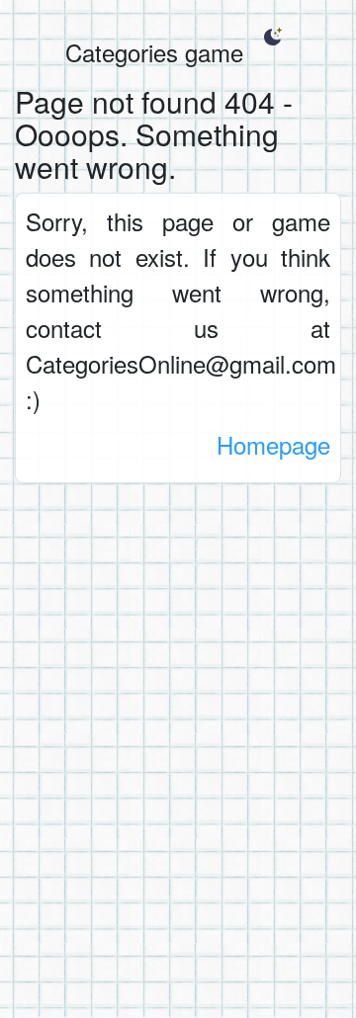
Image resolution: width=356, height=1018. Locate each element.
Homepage (273, 444)
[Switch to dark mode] (272, 36)
